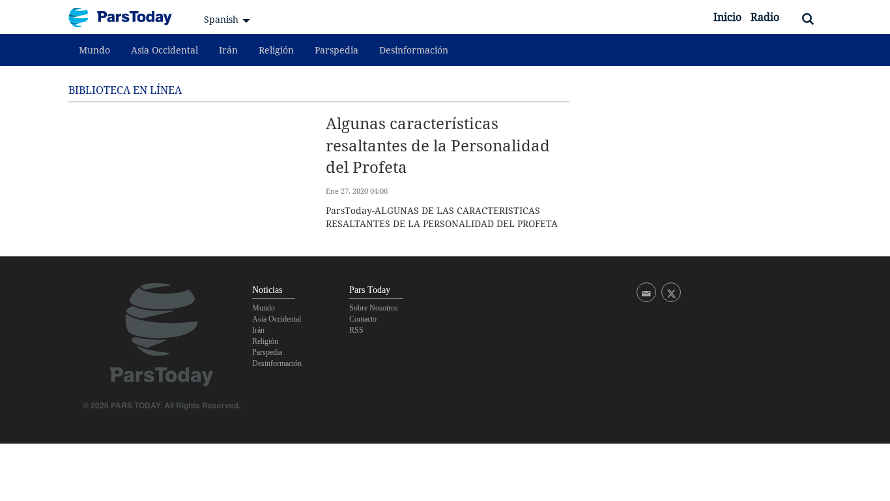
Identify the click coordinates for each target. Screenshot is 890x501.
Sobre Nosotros (373, 307)
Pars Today (127, 17)
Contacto (363, 319)
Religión (276, 50)
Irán (228, 50)
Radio (765, 17)
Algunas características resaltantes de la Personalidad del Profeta (438, 144)
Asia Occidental (164, 50)
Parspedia (336, 50)
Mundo (94, 50)
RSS (356, 330)
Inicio (727, 17)
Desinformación (413, 50)
